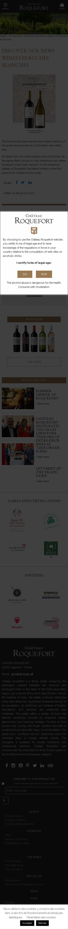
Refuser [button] (42, 923)
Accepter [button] (27, 923)
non (44, 274)
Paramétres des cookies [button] (41, 917)
